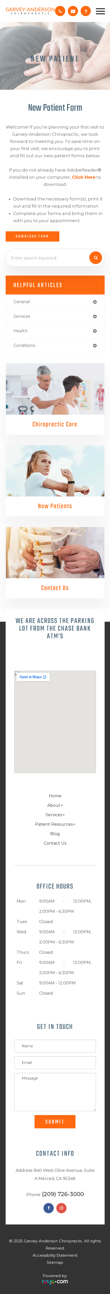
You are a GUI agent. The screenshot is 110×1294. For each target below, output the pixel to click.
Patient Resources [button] (54, 824)
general (22, 301)
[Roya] (55, 1280)
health (21, 330)
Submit (55, 1122)
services (22, 316)
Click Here (83, 177)
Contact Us (55, 588)
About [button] (53, 805)
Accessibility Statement (55, 1255)
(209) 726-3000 (63, 1194)
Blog (55, 833)
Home (55, 795)
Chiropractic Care (55, 424)
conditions (24, 345)
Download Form (32, 237)
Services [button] (54, 814)
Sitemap (55, 1262)
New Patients (55, 506)
